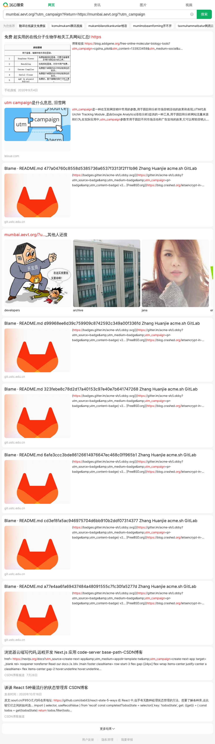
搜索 (204, 14)
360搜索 (14, 5)
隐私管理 (107, 739)
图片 (143, 5)
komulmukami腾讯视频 (67, 26)
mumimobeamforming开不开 (152, 26)
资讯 (97, 5)
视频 (189, 5)
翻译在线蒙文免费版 (32, 26)
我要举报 (127, 739)
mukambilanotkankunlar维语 (107, 26)
